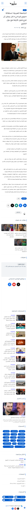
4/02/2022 (13, 389)
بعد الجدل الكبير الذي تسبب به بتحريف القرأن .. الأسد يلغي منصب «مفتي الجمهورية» (9, 351)
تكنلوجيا (6, 437)
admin (22, 27)
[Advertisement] (14, 298)
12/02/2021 (13, 364)
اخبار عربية (6, 431)
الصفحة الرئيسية (21, 478)
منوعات (11, 446)
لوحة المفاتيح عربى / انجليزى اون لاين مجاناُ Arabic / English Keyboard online (14, 467)
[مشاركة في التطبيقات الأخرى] (8, 205)
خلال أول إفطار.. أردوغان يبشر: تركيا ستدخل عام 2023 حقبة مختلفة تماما (9, 392)
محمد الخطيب (7, 443)
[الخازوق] (14, 3)
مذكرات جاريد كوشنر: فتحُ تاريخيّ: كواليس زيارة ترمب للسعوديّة (21, 250)
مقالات (22, 446)
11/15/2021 (13, 348)
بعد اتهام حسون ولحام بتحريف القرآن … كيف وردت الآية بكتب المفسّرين (9, 360)
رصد (25, 10)
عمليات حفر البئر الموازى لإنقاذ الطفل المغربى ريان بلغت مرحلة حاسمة (9, 318)
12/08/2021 (12, 331)
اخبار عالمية (14, 431)
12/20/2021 (21, 464)
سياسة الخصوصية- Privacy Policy (17, 483)
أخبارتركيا (22, 434)
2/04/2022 (13, 315)
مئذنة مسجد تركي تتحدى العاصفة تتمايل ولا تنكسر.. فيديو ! (9, 368)
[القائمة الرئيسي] (26, 3)
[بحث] (2, 3)
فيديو (14, 443)
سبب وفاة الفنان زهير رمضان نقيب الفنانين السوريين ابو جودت (10, 327)
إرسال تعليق (21, 264)
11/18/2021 (13, 323)
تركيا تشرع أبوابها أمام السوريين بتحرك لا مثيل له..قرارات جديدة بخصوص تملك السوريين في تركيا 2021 (9, 343)
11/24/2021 (13, 356)
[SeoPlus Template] (21, 506)
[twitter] (18, 284)
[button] (20, 205)
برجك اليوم (22, 437)
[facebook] (9, 284)
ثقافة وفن (22, 440)
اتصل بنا (23, 485)
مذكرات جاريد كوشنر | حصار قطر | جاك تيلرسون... (9, 235)
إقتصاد (14, 434)
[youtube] (14, 284)
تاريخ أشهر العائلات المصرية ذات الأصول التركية (10, 335)
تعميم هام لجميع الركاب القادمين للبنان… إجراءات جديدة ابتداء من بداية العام (9, 384)
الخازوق (7, 434)
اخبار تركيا (22, 431)
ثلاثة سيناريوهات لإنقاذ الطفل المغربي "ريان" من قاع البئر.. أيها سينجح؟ (9, 376)
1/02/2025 (23, 416)
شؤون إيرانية (21, 443)
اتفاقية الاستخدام (21, 481)
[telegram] (10, 509)
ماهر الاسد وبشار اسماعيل (18, 417)
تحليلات (14, 437)
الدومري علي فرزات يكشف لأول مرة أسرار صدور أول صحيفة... (21, 235)
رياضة (7, 440)
